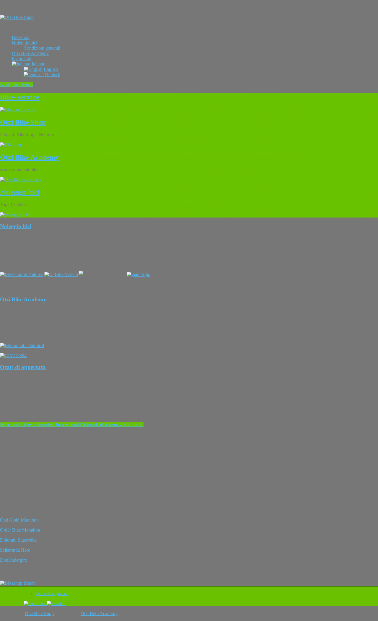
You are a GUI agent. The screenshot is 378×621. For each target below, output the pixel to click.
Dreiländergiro (13, 560)
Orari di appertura (23, 367)
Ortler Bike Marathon (20, 529)
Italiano (38, 63)
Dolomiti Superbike (18, 539)
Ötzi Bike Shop (23, 122)
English (51, 69)
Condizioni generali (42, 47)
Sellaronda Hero (15, 550)
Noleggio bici (24, 42)
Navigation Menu (16, 84)
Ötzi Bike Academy (30, 53)
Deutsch (52, 74)
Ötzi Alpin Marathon (19, 519)
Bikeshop (21, 37)
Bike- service (19, 97)
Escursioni (21, 58)
